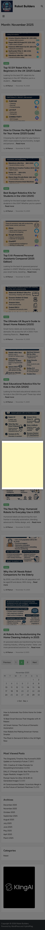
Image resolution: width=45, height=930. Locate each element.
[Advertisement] (22, 465)
